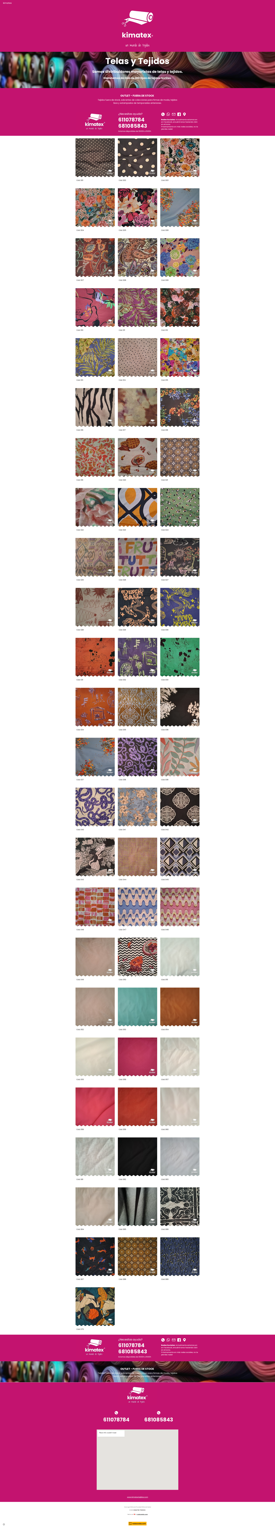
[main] (137, 39)
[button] (3, 1524)
